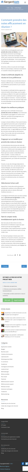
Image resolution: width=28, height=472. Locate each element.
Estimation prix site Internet (9, 439)
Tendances (4, 391)
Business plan (4, 351)
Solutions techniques (6, 389)
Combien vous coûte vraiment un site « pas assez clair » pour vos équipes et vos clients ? (15, 319)
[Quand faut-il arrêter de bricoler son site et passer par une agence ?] (2, 313)
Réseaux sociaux (5, 386)
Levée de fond (4, 369)
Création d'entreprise (7, 354)
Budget (3, 349)
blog (12, 7)
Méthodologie (18, 7)
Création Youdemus (5, 469)
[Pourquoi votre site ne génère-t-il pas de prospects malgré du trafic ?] (2, 325)
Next (24, 266)
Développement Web (6, 359)
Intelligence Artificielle (7, 366)
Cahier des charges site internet (9, 406)
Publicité (3, 379)
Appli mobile (18, 300)
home (8, 7)
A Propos (3, 425)
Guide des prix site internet (8, 403)
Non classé (4, 376)
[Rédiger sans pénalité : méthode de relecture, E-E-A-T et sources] (2, 335)
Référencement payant (7, 384)
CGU (11, 463)
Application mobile (6, 347)
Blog (2, 408)
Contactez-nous (5, 427)
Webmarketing (5, 394)
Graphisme (4, 364)
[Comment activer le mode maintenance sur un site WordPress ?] (2, 330)
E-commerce (4, 361)
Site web (7, 300)
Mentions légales (4, 466)
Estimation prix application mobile (10, 437)
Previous (5, 266)
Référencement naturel (7, 381)
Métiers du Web (5, 374)
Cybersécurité (4, 356)
